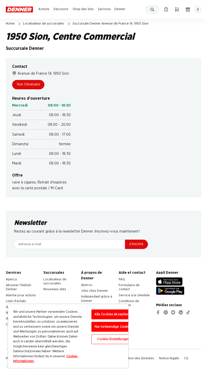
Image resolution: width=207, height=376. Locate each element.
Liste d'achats (16, 301)
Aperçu (11, 279)
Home (10, 23)
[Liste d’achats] (166, 9)
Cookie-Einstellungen (113, 339)
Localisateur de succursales (43, 23)
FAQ (122, 279)
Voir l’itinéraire (28, 84)
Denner (119, 9)
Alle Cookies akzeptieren (113, 314)
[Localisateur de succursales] (188, 9)
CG (186, 358)
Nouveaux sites (54, 289)
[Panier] (177, 9)
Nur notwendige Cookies (113, 326)
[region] (68, 336)
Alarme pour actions (21, 295)
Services (104, 9)
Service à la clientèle (134, 295)
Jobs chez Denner (94, 291)
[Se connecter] (197, 9)
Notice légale (169, 358)
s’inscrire (136, 244)
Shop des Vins (83, 9)
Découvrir (61, 9)
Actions (43, 9)
